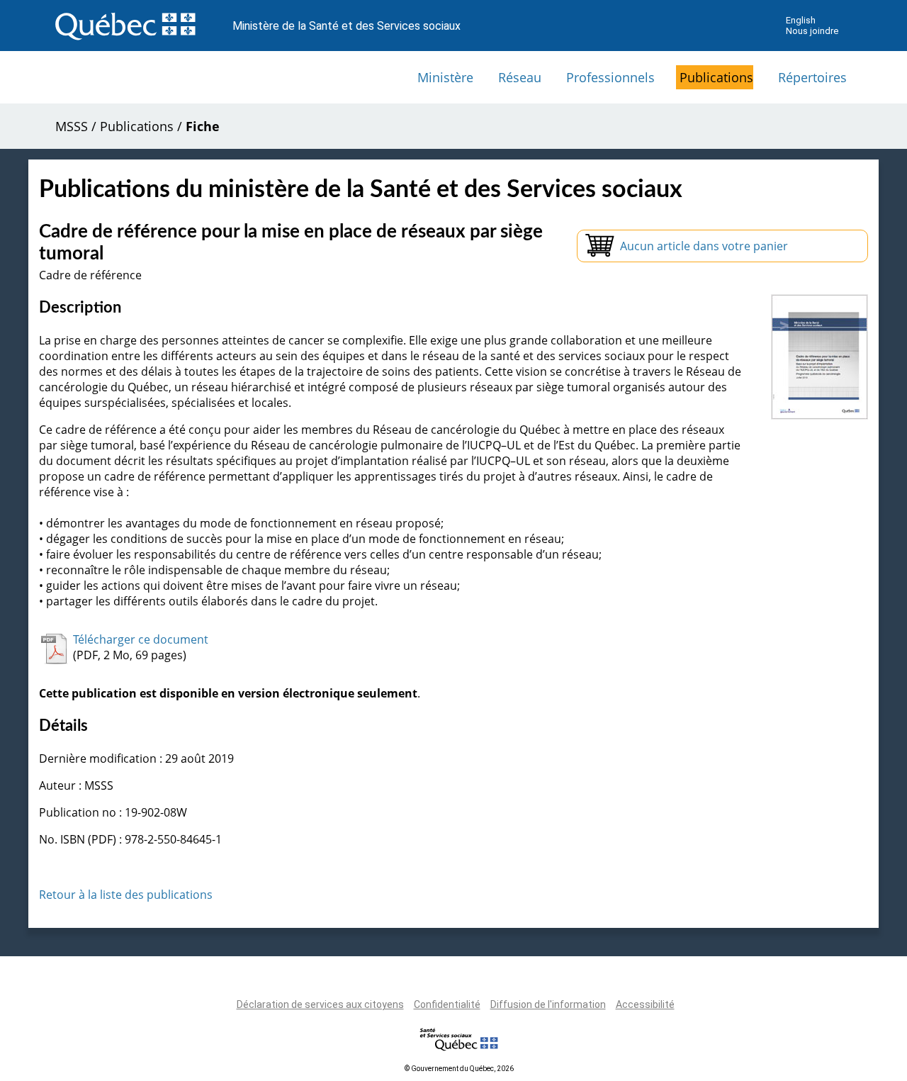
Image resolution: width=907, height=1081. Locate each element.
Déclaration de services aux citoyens (320, 1004)
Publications (716, 77)
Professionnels (610, 77)
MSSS (71, 126)
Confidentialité (447, 1004)
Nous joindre (812, 31)
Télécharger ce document (140, 639)
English (801, 20)
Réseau (519, 77)
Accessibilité (645, 1004)
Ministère (445, 77)
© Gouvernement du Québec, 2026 (459, 1068)
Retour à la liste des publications (126, 894)
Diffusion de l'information (548, 1004)
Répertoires (812, 77)
